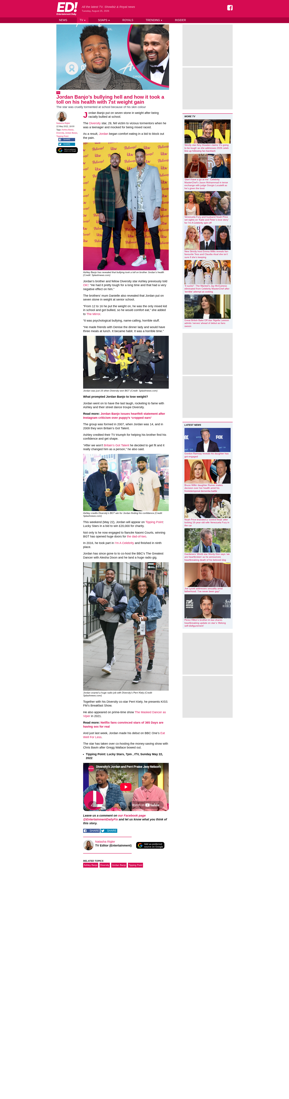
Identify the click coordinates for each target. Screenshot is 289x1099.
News (63, 20)
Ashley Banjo (68, 130)
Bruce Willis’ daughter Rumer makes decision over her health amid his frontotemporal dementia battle (203, 488)
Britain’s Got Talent (116, 445)
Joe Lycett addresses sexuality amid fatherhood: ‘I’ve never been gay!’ (203, 590)
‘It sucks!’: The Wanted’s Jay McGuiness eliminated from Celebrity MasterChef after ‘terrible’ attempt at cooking (206, 288)
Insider (180, 20)
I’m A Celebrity (124, 543)
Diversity (60, 133)
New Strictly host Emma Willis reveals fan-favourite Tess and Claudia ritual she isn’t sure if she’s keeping (206, 254)
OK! (85, 285)
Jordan (103, 133)
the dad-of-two (136, 536)
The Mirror (93, 314)
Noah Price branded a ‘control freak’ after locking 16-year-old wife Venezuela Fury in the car (206, 522)
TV (83, 20)
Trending (154, 20)
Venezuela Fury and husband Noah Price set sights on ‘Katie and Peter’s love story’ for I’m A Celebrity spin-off (206, 220)
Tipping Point (62, 136)
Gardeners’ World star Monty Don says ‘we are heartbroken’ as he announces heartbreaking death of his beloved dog (207, 557)
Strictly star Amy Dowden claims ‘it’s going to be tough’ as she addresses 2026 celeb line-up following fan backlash (206, 148)
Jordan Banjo (71, 133)
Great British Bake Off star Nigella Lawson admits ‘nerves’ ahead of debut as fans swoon (206, 323)
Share (66, 139)
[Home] (67, 9)
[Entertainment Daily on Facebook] (230, 7)
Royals (127, 20)
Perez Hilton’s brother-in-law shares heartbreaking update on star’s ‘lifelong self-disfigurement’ (205, 623)
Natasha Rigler (63, 123)
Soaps (104, 20)
